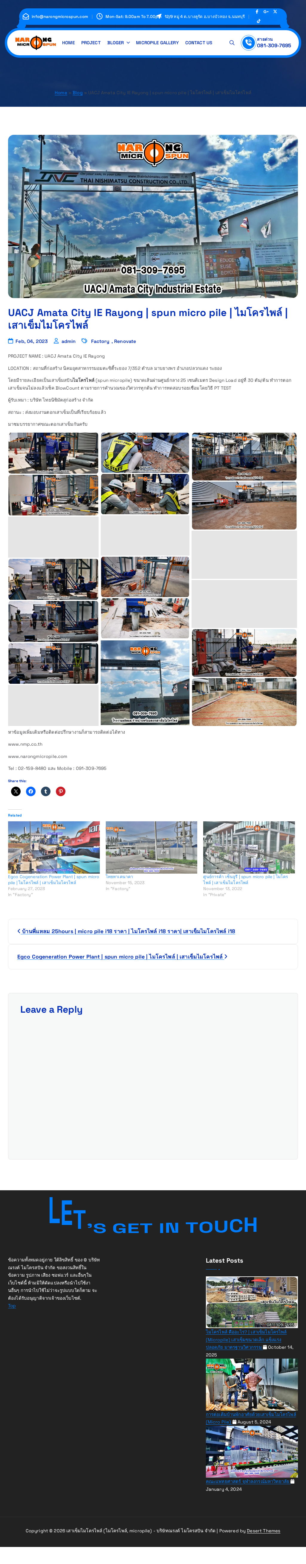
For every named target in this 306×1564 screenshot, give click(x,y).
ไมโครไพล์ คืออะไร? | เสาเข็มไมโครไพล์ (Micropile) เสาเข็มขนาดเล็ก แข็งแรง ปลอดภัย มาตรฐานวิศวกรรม (246, 1339)
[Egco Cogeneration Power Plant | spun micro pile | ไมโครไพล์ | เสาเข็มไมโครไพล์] (54, 847)
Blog (78, 92)
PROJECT (91, 42)
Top (12, 1305)
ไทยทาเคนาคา (119, 876)
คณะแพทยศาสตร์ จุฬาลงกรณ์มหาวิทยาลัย (248, 1481)
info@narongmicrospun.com (60, 16)
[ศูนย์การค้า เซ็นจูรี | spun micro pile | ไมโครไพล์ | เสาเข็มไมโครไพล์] (249, 847)
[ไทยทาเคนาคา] (152, 847)
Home (61, 92)
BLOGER (115, 42)
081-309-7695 (274, 45)
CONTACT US (198, 42)
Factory (100, 341)
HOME (68, 42)
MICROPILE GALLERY (157, 42)
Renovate (125, 341)
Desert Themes (263, 1531)
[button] (53, 453)
